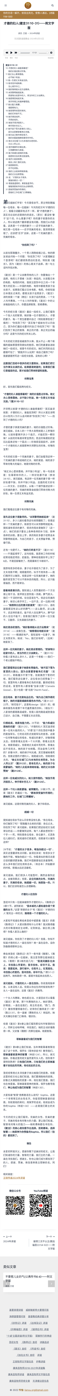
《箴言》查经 (19, 1348)
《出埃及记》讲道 (38, 1323)
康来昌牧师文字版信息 (38, 1374)
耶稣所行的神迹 (43, 1336)
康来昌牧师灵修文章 (19, 1381)
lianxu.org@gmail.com (36, 1390)
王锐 (25, 33)
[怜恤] (29, 5)
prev (6, 1283)
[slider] (24, 52)
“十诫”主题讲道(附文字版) (19, 1336)
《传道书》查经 (37, 1348)
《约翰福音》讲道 (18, 1329)
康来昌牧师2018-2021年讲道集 (29, 1368)
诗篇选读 (44, 1342)
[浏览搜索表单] (52, 5)
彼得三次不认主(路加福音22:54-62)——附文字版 (43, 1243)
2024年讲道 (35, 33)
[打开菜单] (5, 5)
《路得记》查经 (29, 1342)
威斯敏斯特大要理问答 (37, 1310)
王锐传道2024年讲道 (14, 1178)
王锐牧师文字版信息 (23, 1361)
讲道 (39, 1355)
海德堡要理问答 (17, 1316)
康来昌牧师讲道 (16, 1374)
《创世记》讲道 (18, 1323)
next (51, 1283)
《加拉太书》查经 (25, 1355)
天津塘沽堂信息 (41, 1381)
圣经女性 (13, 1342)
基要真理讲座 (16, 1310)
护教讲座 (40, 1361)
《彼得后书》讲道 (39, 1329)
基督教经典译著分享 (38, 1316)
